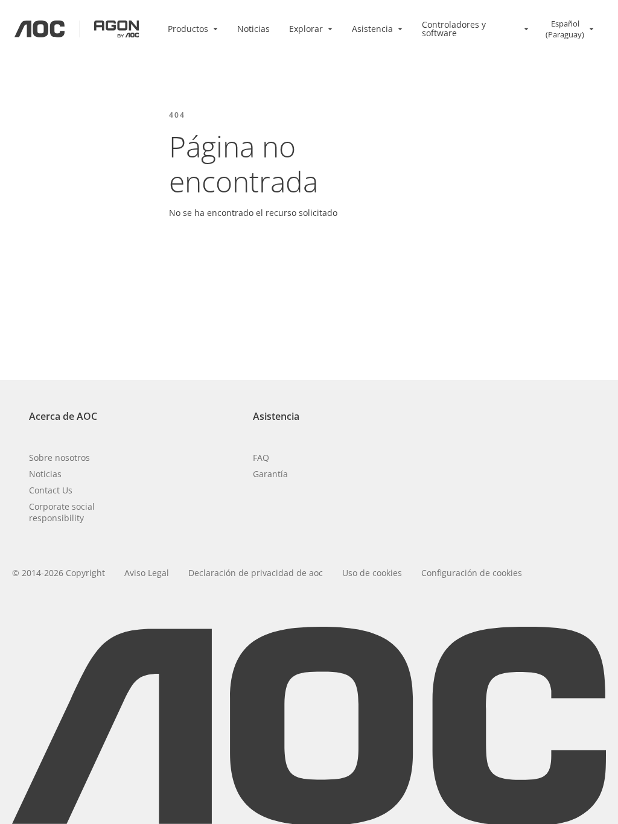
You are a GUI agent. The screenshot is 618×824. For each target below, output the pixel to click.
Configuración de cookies (471, 572)
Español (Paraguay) (565, 29)
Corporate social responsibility (62, 512)
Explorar (306, 28)
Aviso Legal (146, 572)
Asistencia (372, 28)
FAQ (261, 457)
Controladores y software (454, 29)
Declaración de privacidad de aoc (255, 572)
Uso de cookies (372, 572)
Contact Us (50, 490)
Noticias (253, 28)
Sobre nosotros (59, 457)
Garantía (270, 474)
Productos (188, 28)
